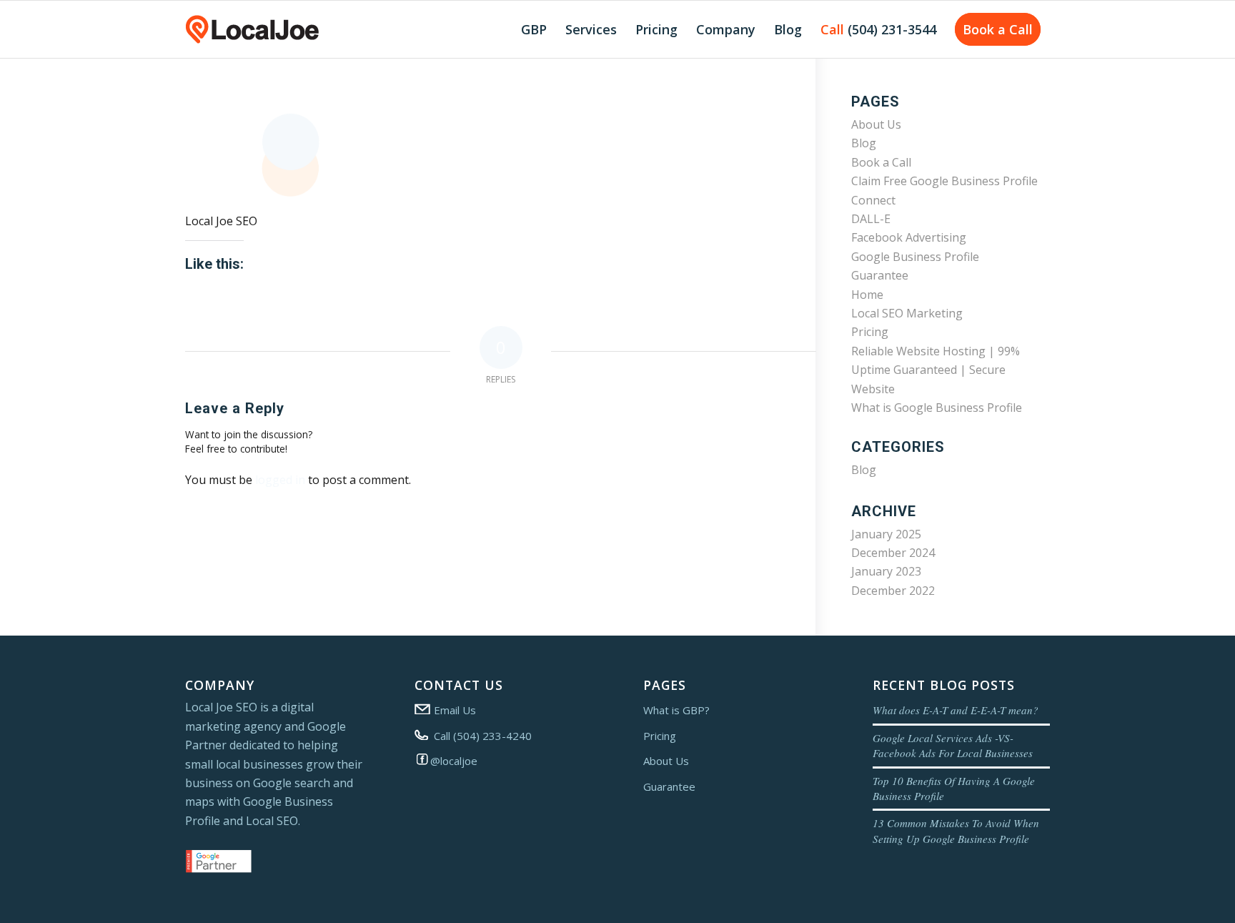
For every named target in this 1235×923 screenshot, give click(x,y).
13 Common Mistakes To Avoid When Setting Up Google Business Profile (956, 830)
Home (867, 294)
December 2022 (893, 590)
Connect (873, 200)
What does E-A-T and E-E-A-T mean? (955, 710)
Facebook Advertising (908, 237)
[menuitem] (534, 29)
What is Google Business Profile (936, 407)
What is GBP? (676, 710)
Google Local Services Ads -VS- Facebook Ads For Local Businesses (953, 745)
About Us (876, 124)
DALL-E (871, 219)
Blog (863, 143)
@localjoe (453, 761)
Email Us (453, 710)
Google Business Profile (915, 257)
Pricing (869, 332)
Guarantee (879, 275)
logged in (280, 480)
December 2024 (893, 553)
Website (873, 389)
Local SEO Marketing (907, 313)
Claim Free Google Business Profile (944, 181)
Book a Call (881, 162)
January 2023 (886, 571)
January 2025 (886, 534)
